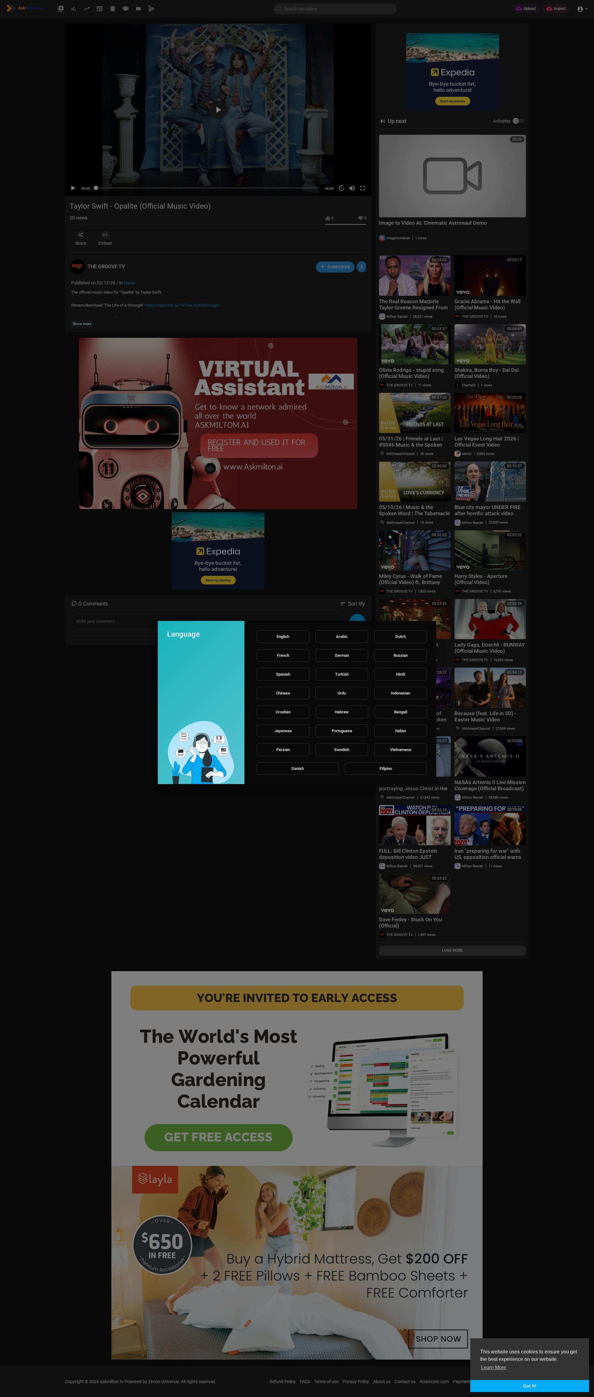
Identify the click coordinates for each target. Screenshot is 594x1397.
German (342, 655)
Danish (297, 768)
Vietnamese (400, 749)
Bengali (400, 712)
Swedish (341, 749)
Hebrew (342, 712)
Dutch (400, 636)
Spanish (283, 674)
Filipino (386, 768)
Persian (283, 749)
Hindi (400, 674)
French (283, 655)
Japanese (283, 730)
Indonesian (400, 693)
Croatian (283, 712)
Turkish (342, 674)
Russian (401, 655)
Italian (400, 730)
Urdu (342, 693)
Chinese (283, 693)
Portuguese (342, 730)
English (283, 636)
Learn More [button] (493, 1367)
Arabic (342, 636)
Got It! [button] (529, 1385)
